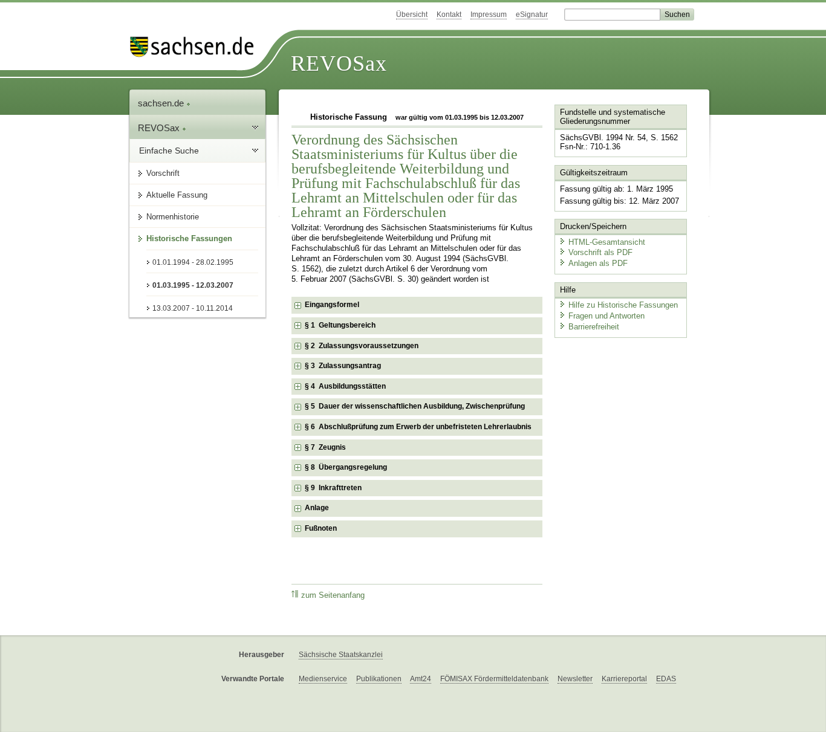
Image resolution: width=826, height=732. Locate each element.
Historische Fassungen (189, 238)
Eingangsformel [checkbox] (332, 304)
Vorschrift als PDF (600, 252)
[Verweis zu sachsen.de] (196, 46)
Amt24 (420, 679)
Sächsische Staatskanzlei (341, 654)
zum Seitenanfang (333, 595)
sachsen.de (162, 103)
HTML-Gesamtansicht (606, 242)
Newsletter (575, 679)
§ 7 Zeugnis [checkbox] (325, 447)
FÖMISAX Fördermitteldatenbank (494, 679)
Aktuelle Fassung (176, 194)
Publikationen (379, 679)
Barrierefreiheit (593, 326)
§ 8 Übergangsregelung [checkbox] (346, 467)
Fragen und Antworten (606, 315)
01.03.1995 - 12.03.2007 (192, 285)
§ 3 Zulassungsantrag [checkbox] (343, 365)
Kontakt (449, 14)
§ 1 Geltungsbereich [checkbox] (340, 325)
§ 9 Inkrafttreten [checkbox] (333, 488)
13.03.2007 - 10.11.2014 (192, 308)
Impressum (488, 14)
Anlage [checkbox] (317, 508)
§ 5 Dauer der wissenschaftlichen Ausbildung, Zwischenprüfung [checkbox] (415, 406)
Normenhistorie (172, 216)
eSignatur (532, 14)
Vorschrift (163, 173)
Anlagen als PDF (598, 263)
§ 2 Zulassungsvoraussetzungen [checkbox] (361, 346)
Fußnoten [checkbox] (321, 528)
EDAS (666, 679)
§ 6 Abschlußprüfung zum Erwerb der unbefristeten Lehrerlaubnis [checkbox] (418, 427)
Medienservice (323, 679)
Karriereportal (624, 679)
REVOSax (339, 63)
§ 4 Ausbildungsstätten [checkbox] (345, 386)
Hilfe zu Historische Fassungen (623, 304)
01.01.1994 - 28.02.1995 (192, 262)
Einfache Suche (169, 150)
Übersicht (412, 14)
